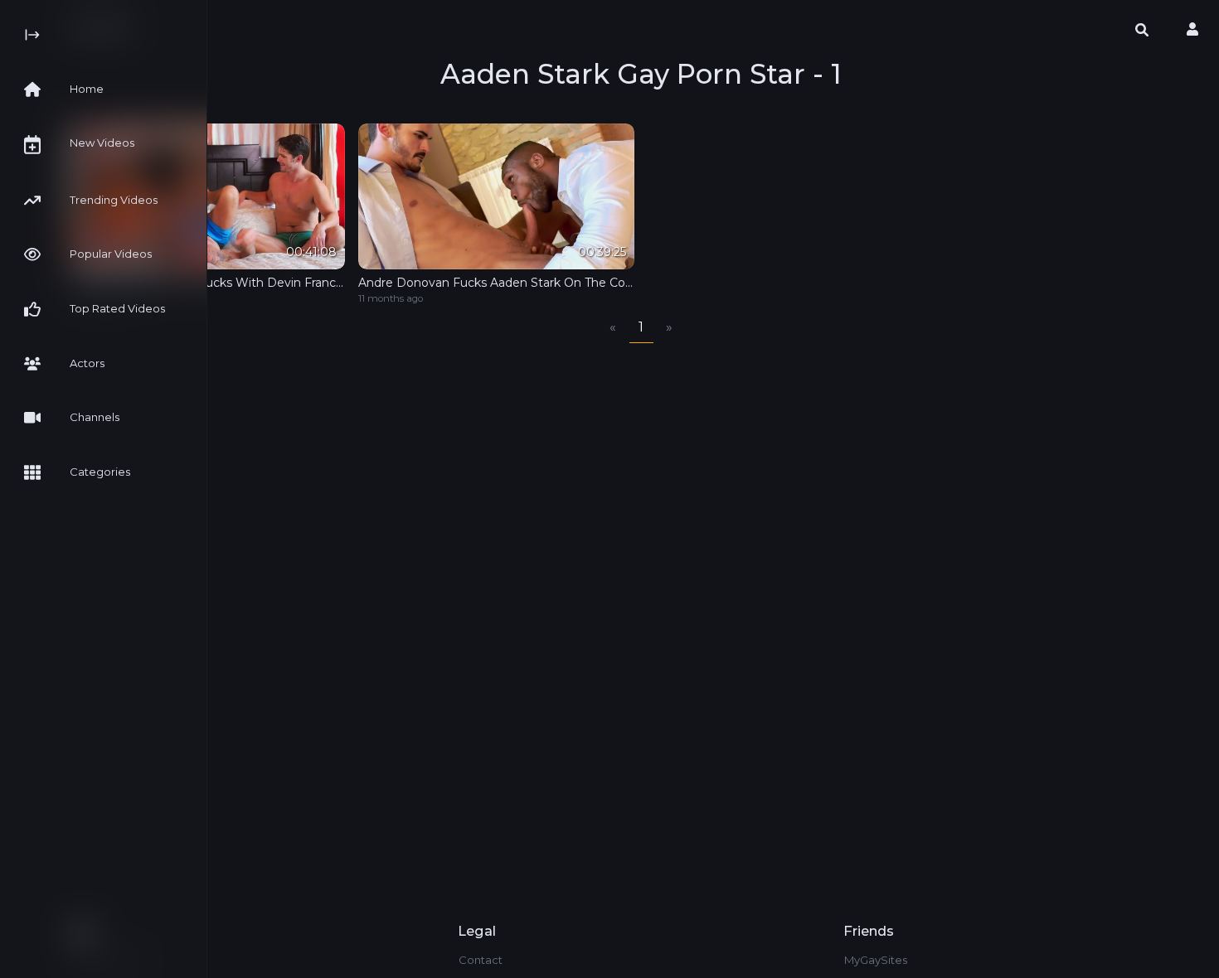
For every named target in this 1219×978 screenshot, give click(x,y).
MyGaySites (875, 959)
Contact (481, 959)
